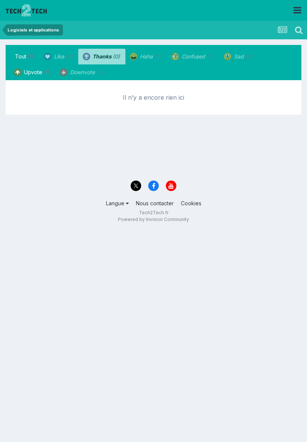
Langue (116, 203)
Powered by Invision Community (153, 219)
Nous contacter (155, 203)
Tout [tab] (24, 56)
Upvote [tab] (36, 72)
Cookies (191, 203)
